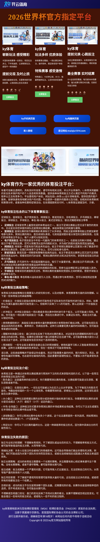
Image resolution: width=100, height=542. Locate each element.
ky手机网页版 (28, 118)
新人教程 (28, 130)
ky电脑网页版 (72, 118)
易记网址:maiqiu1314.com (72, 130)
